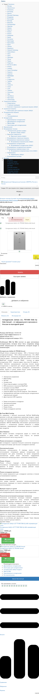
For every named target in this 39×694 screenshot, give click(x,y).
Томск (9, 87)
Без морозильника (9, 575)
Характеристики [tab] (15, 312)
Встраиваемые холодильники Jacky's (22, 145)
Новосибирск (11, 52)
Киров (9, 37)
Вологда (9, 21)
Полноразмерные (12, 116)
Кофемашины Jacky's (17, 154)
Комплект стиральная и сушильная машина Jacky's (22, 107)
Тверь (9, 83)
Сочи (8, 77)
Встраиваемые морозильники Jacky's (22, 142)
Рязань (9, 66)
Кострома (10, 39)
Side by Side (11, 123)
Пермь (9, 61)
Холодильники (8, 118)
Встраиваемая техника (10, 129)
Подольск (10, 63)
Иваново (9, 26)
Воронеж (10, 22)
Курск (9, 44)
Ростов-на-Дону (12, 65)
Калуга (9, 33)
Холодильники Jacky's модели (9, 200)
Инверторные (11, 103)
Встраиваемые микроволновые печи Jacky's (24, 151)
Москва (9, 6)
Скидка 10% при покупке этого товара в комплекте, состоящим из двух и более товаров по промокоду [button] (20, 189)
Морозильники (8, 127)
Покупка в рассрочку (13, 169)
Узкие (9, 114)
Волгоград (10, 19)
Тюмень (9, 90)
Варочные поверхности (14, 134)
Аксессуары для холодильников (16, 125)
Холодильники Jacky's (27, 198)
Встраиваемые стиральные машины (18, 138)
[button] (19, 300)
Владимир (10, 17)
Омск (8, 54)
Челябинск (10, 96)
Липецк (9, 46)
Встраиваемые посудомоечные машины (19, 147)
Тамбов (9, 81)
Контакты (10, 160)
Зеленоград (10, 99)
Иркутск (9, 30)
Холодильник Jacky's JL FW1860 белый (12, 548)
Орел (9, 55)
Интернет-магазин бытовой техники (10, 198)
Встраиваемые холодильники (16, 143)
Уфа (8, 94)
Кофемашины (11, 153)
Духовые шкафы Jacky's (18, 132)
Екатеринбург (11, 24)
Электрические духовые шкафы (16, 131)
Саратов (9, 74)
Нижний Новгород (12, 50)
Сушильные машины (10, 109)
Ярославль (10, 98)
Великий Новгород (12, 15)
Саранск (9, 72)
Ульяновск (10, 92)
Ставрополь (10, 79)
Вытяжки (6, 158)
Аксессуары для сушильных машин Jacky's (20, 110)
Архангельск (11, 8)
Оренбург (10, 57)
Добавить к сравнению (7, 297)
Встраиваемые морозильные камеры (18, 140)
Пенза (9, 59)
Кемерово (10, 35)
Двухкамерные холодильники (16, 121)
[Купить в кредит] (3, 304)
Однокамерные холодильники (16, 120)
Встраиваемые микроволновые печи (18, 149)
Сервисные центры (13, 164)
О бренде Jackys (12, 162)
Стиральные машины (10, 101)
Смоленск (11, 4)
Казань (9, 32)
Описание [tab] (4, 312)
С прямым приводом (13, 105)
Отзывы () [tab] (26, 312)
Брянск (9, 13)
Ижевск (9, 28)
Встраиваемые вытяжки (14, 156)
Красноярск (10, 43)
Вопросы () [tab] (5, 316)
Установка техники (12, 171)
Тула (8, 88)
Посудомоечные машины (11, 112)
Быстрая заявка (20, 276)
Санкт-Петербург (12, 70)
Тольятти (10, 85)
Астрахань (10, 10)
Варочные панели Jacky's (18, 136)
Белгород (10, 11)
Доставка (10, 165)
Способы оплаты (12, 167)
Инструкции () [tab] (16, 316)
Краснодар (10, 41)
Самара (9, 68)
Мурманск (10, 48)
